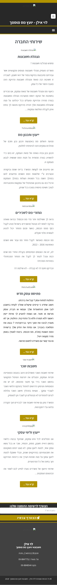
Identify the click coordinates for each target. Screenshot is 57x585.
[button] (53, 30)
